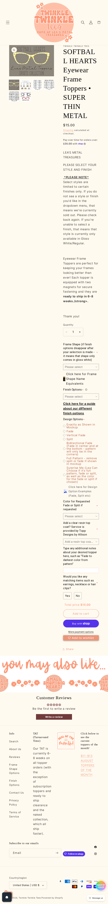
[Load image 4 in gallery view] (49, 85)
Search (13, 741)
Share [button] (70, 649)
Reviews (14, 756)
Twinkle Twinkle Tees (30, 898)
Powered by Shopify (52, 898)
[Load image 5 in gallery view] (14, 96)
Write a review (54, 716)
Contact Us (16, 792)
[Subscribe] (57, 853)
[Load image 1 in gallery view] (14, 85)
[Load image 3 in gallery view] (37, 85)
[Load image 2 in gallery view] (26, 85)
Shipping (68, 130)
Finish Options (14, 782)
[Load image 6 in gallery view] (26, 96)
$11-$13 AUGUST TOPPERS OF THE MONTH (87, 765)
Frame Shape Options (14, 768)
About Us (15, 749)
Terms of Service (15, 814)
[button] (8, 22)
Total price (72, 604)
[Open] (7, 897)
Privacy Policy (14, 802)
